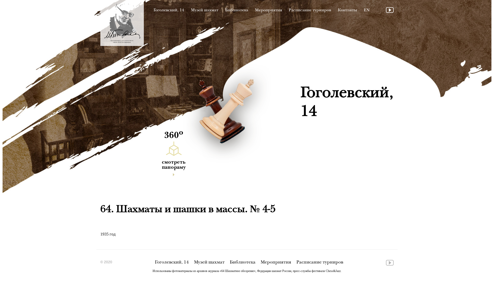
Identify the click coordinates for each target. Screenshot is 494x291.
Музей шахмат (204, 10)
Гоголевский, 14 (169, 10)
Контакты (347, 10)
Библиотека (236, 10)
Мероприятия (268, 10)
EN (367, 10)
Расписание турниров (310, 10)
